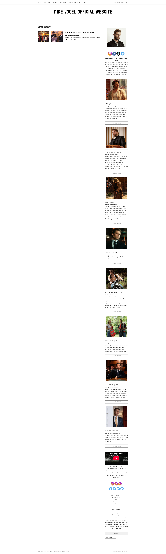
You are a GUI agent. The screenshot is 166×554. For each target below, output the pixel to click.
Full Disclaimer (116, 528)
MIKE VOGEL (47, 2)
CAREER (55, 2)
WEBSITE (84, 2)
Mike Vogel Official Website (83, 12)
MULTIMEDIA (63, 2)
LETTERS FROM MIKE (74, 2)
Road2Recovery (116, 497)
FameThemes (125, 551)
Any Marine (116, 502)
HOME (39, 2)
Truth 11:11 (116, 504)
